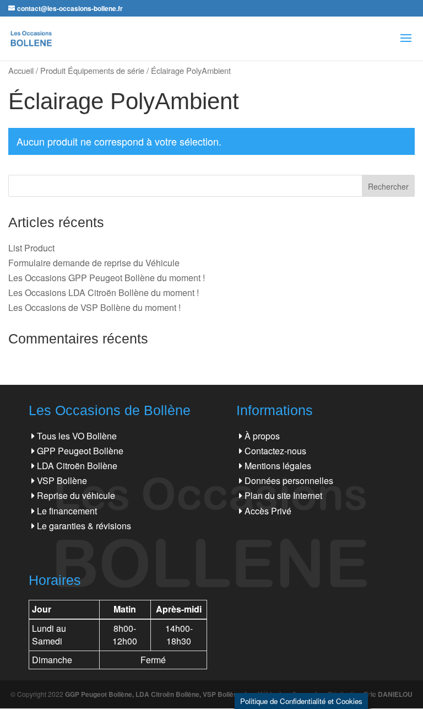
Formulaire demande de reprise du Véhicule (94, 262)
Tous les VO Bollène (77, 435)
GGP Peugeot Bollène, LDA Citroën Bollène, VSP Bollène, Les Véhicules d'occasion (194, 694)
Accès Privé (268, 510)
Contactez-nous (275, 450)
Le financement (67, 510)
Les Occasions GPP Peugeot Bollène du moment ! (106, 277)
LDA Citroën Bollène (77, 465)
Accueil (21, 70)
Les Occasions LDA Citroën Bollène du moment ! (103, 292)
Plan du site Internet (283, 495)
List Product (31, 247)
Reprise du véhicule (76, 495)
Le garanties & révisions (84, 525)
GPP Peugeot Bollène (80, 450)
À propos (262, 435)
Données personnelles (289, 480)
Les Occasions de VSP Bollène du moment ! (94, 307)
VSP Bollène (62, 480)
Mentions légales (278, 465)
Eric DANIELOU (388, 694)
